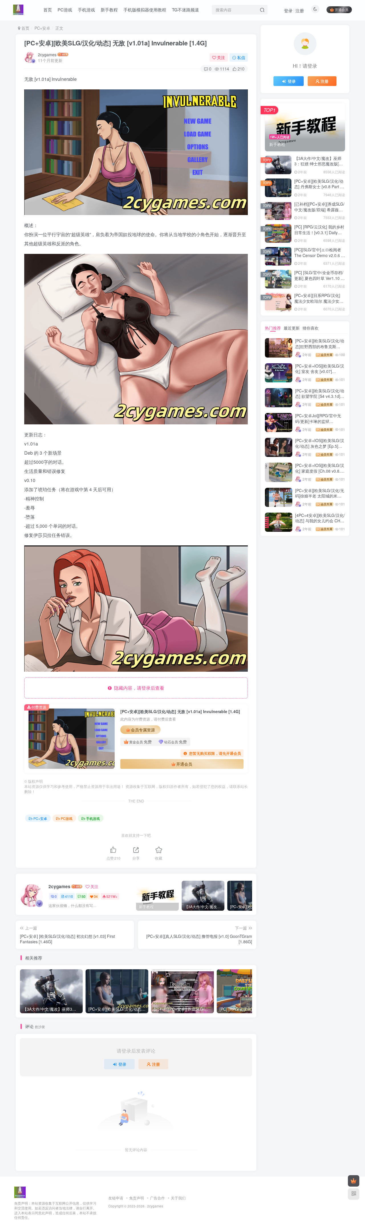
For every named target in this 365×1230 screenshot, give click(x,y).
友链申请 (115, 1198)
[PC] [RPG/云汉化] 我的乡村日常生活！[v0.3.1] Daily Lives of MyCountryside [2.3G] (319, 235)
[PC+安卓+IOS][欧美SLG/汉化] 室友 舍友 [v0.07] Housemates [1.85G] (319, 371)
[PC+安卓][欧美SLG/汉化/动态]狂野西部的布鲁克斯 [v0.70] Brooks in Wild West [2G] (319, 349)
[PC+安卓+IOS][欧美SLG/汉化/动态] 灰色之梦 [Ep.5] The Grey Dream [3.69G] (319, 446)
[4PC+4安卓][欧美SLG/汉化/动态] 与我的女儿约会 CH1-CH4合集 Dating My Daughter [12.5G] (320, 523)
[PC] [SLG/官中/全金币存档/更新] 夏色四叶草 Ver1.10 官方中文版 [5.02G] (319, 278)
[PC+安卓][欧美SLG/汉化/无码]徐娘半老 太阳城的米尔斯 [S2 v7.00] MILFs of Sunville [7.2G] (319, 498)
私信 (241, 57)
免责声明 (136, 1198)
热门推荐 (273, 328)
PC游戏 (66, 818)
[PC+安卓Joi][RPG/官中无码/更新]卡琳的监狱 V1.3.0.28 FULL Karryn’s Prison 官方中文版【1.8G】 (319, 424)
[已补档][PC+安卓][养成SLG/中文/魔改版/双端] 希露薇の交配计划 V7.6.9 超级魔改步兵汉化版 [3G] (319, 212)
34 (96, 896)
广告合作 (157, 1198)
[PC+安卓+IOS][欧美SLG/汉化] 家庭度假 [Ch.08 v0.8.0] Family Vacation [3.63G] (319, 470)
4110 (69, 896)
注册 (299, 10)
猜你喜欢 (311, 328)
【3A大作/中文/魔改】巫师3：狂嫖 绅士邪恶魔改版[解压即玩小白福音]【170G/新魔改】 (318, 166)
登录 (288, 10)
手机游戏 (93, 818)
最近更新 (292, 328)
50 (84, 896)
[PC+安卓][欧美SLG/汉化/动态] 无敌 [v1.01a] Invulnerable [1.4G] (115, 42)
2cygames (47, 54)
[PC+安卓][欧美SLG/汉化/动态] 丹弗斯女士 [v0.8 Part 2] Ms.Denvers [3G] (319, 186)
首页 (24, 28)
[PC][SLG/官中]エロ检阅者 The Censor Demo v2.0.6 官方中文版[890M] (319, 255)
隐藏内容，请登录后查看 (138, 688)
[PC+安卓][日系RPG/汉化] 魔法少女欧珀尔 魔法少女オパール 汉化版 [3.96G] (318, 300)
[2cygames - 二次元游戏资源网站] (20, 1192)
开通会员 (341, 9)
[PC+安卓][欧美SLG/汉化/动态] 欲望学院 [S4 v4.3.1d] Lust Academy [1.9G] (319, 396)
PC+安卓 (42, 28)
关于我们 (178, 1198)
